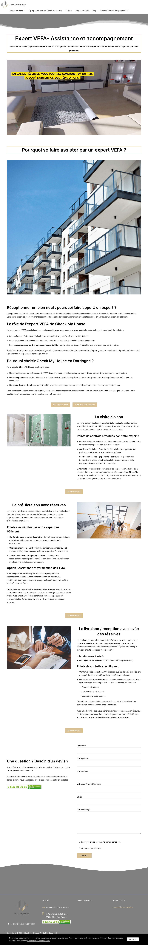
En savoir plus (74, 492)
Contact (68, 10)
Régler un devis (82, 10)
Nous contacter (60, 405)
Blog (94, 10)
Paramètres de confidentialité (38, 941)
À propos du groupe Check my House (45, 10)
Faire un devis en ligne (85, 405)
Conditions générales (123, 907)
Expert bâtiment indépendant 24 (114, 10)
